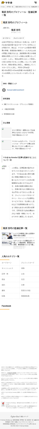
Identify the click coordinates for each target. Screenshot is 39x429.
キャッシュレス (7, 268)
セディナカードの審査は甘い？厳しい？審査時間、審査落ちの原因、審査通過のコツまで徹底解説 (24, 243)
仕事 (22, 285)
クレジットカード (18, 248)
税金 (3, 279)
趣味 (3, 290)
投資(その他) (25, 290)
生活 (22, 279)
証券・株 (5, 274)
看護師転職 (25, 296)
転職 (3, 296)
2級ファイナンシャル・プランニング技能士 (18, 104)
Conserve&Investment (15, 90)
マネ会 (3, 7)
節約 (3, 285)
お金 (22, 274)
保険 (22, 268)
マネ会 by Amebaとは (6, 420)
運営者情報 (16, 420)
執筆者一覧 (30, 420)
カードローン (30, 237)
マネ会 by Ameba (11, 372)
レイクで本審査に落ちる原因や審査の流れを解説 (24, 234)
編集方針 (36, 420)
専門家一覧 (10, 7)
